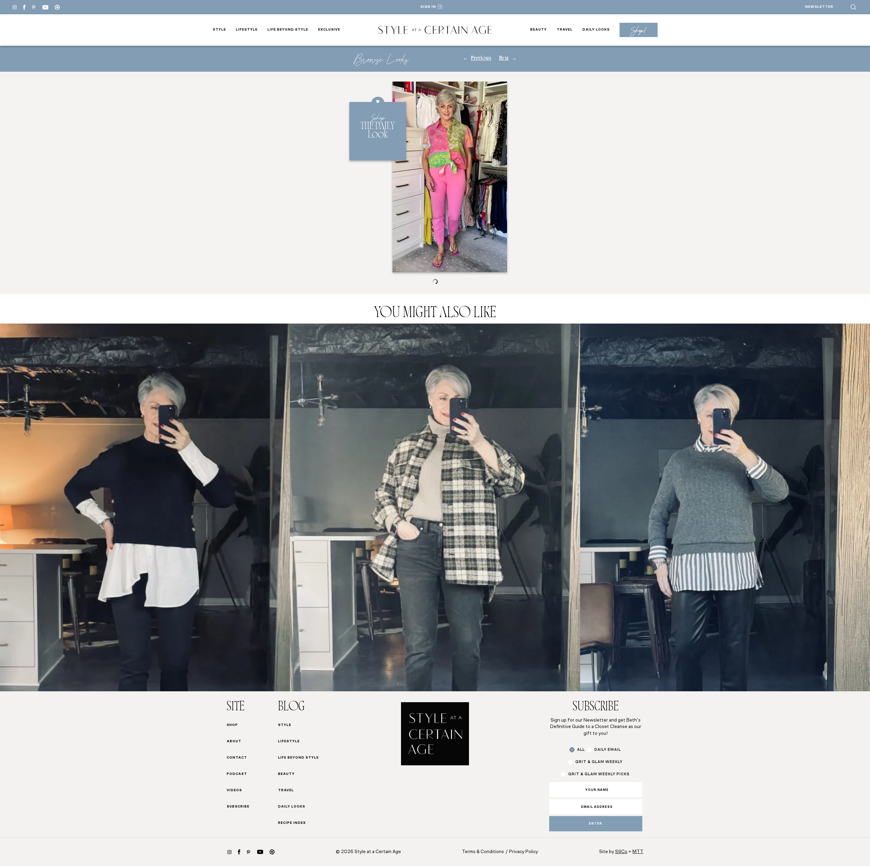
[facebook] (24, 7)
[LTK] (57, 7)
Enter (595, 823)
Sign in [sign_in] (428, 7)
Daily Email (607, 750)
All (581, 750)
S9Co (621, 851)
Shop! (638, 30)
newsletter (819, 7)
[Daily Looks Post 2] (435, 507)
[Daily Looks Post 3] (725, 507)
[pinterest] (33, 7)
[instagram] (229, 852)
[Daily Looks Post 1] (145, 507)
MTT (637, 851)
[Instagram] (14, 7)
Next (504, 58)
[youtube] (45, 7)
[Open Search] (853, 7)
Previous (481, 58)
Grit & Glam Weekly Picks (599, 774)
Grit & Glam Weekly (599, 762)
